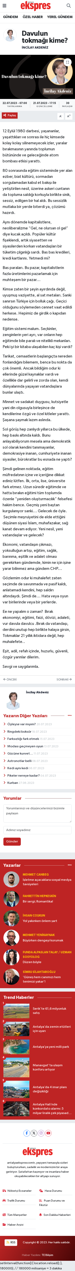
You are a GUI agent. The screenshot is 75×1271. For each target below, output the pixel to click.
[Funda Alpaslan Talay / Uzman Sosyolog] (11, 957)
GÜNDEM (10, 17)
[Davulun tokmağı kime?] (37, 77)
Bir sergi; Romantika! (38, 901)
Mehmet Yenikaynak (39, 935)
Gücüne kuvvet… (20, 753)
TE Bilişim (47, 1255)
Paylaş (12, 115)
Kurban (13, 783)
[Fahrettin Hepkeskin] (11, 898)
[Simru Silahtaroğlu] (11, 976)
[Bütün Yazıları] (70, 715)
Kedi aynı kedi (18, 768)
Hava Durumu (53, 1190)
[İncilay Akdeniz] (10, 35)
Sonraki (63, 679)
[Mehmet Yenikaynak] (11, 937)
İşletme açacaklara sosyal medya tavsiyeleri (47, 882)
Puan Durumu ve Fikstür (52, 1203)
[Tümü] (70, 865)
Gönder (12, 841)
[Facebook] (26, 1133)
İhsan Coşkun (34, 915)
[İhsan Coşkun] (11, 918)
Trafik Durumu (16, 1200)
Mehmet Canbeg (36, 874)
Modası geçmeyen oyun (25, 746)
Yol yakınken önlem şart (40, 921)
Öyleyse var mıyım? (21, 724)
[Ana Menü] (4, 6)
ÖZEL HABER (33, 17)
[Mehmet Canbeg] (11, 879)
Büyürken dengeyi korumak (43, 940)
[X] (34, 1133)
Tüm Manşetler (17, 1214)
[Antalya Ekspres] (36, 6)
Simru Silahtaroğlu (39, 972)
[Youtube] (48, 1133)
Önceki (11, 679)
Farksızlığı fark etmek (23, 739)
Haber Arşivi (15, 1224)
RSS (12, 1242)
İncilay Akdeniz (35, 47)
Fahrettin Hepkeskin (39, 896)
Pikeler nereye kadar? (23, 775)
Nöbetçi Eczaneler (20, 1190)
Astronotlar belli (19, 761)
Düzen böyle (32, 962)
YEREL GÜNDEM (59, 17)
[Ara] (68, 6)
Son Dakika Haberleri (57, 1214)
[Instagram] (41, 1133)
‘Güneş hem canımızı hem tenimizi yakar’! (42, 979)
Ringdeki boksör (19, 731)
